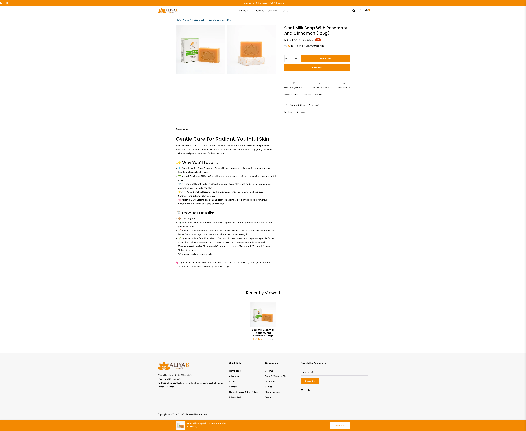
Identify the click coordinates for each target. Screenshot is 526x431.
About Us (233, 381)
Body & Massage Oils (275, 376)
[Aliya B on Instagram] (309, 390)
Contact (233, 386)
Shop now (280, 3)
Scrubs (268, 386)
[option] (200, 49)
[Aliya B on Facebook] (303, 390)
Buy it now (317, 67)
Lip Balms (270, 381)
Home (179, 20)
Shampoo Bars (272, 392)
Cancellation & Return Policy (243, 392)
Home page (235, 370)
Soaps (268, 397)
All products (235, 376)
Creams (269, 370)
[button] (353, 10)
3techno (202, 414)
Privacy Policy (236, 397)
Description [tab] (182, 129)
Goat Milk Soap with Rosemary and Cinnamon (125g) (263, 333)
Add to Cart (340, 425)
